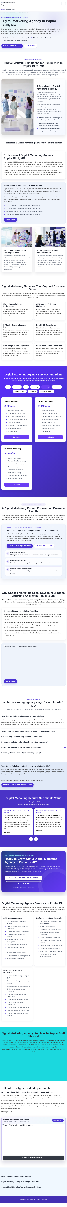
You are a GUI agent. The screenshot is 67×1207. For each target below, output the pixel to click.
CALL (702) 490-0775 (23, 883)
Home (3, 9)
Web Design (35, 387)
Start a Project (10, 219)
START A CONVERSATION (12, 45)
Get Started (17, 437)
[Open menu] (63, 4)
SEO (8, 387)
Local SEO (17, 387)
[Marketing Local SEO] (9, 4)
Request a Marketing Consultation (19, 546)
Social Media (56, 387)
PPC (26, 387)
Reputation (33, 391)
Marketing (46, 387)
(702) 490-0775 (30, 45)
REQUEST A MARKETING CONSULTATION (17, 785)
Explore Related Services (44, 546)
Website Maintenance (46, 391)
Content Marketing (20, 391)
